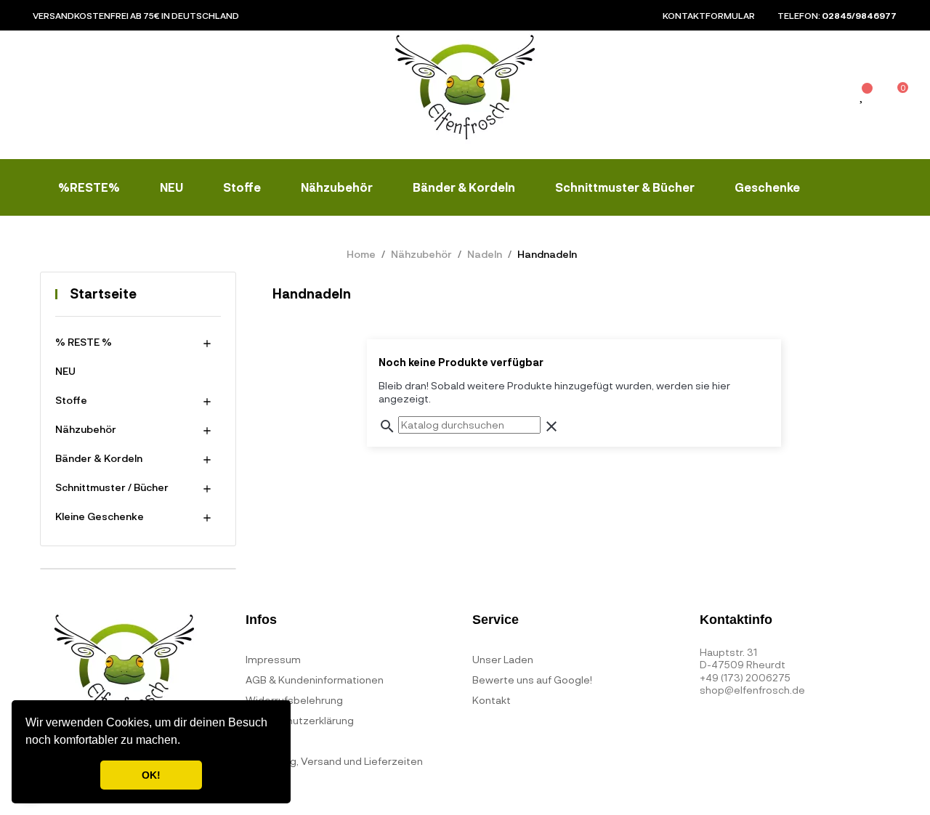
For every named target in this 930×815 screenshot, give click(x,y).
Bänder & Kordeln (98, 458)
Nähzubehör (85, 429)
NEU (65, 371)
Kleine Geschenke (99, 516)
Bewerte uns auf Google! (532, 679)
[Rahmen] (830, 98)
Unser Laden (502, 659)
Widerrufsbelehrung (294, 700)
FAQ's (259, 740)
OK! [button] (151, 775)
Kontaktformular (709, 15)
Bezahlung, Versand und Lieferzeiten (334, 761)
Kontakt (491, 700)
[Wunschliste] (862, 96)
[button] (185, 741)
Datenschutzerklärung (300, 720)
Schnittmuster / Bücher (112, 487)
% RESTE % (83, 342)
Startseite (103, 293)
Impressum (273, 659)
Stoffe (71, 400)
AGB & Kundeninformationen (315, 679)
